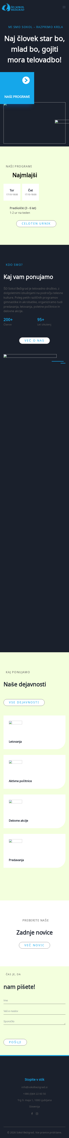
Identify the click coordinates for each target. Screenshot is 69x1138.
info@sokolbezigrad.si (34, 1087)
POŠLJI (15, 1042)
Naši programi (17, 96)
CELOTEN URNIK (36, 223)
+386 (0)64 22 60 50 (34, 1093)
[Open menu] (64, 7)
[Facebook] (32, 1113)
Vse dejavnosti (24, 702)
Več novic (34, 945)
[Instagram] (36, 1113)
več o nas (34, 340)
